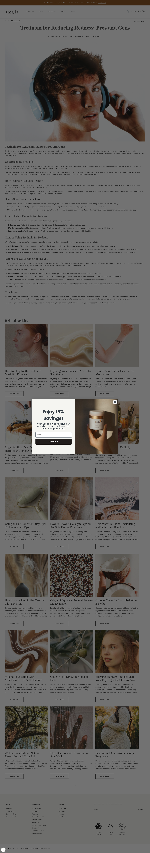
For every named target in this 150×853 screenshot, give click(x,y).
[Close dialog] (115, 402)
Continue (53, 441)
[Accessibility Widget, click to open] (3, 850)
